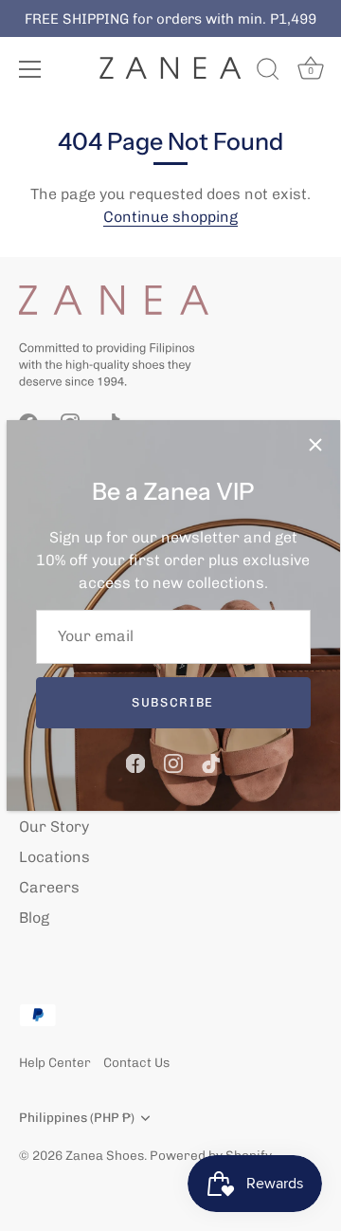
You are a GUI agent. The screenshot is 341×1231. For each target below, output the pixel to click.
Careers (49, 887)
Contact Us (136, 1062)
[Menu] (30, 69)
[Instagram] (173, 762)
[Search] (268, 72)
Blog (34, 918)
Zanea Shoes (104, 1155)
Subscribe (173, 702)
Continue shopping (170, 217)
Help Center (55, 1062)
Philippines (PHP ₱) (77, 1117)
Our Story (54, 827)
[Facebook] (135, 762)
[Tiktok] (211, 762)
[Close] (315, 445)
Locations (54, 857)
